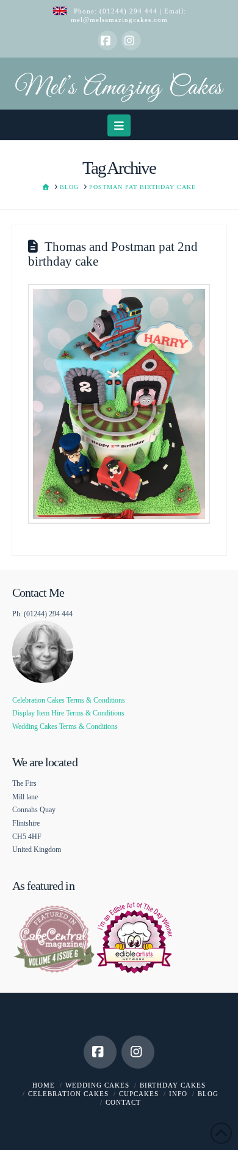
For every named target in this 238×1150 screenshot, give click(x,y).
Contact (123, 1102)
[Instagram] (131, 40)
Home (43, 1085)
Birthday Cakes (173, 1085)
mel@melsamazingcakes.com (119, 19)
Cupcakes (139, 1093)
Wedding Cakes (97, 1085)
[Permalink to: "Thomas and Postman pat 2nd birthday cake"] (119, 404)
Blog (208, 1093)
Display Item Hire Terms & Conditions (68, 713)
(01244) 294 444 (129, 11)
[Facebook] (107, 40)
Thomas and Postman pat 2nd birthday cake (113, 253)
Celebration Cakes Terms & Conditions (68, 700)
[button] (119, 125)
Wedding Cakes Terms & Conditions (65, 726)
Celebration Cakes (68, 1093)
